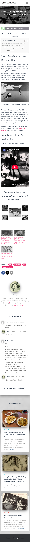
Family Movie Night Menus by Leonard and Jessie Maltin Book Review (14, 435)
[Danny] (15, 286)
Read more (11, 449)
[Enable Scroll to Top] (27, 539)
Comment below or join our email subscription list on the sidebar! (15, 48)
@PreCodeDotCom (19, 305)
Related (11, 50)
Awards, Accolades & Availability (11, 45)
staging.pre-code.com (11, 302)
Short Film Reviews (7, 267)
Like (24, 264)
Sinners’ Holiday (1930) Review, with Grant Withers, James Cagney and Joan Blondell (6, 241)
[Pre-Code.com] (10, 3)
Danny (8, 331)
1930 (10, 264)
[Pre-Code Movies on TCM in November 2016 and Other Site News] (6, 249)
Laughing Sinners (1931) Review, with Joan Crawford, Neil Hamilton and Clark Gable (19, 241)
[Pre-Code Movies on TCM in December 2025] (15, 501)
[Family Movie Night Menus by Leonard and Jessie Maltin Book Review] (15, 418)
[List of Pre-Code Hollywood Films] (25, 208)
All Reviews (17, 264)
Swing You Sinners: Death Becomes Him (14, 43)
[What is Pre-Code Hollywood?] (5, 208)
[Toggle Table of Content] (25, 40)
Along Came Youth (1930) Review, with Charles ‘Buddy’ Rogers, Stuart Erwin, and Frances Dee (15, 479)
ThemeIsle (21, 538)
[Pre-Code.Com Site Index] (5, 217)
